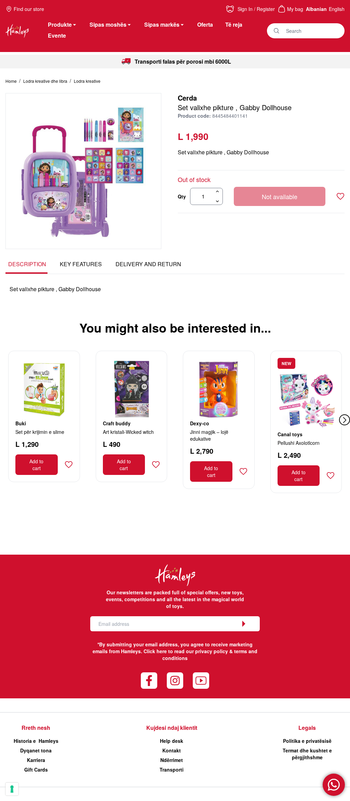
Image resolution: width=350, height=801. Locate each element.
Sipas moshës (108, 24)
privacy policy (211, 651)
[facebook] (149, 680)
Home (11, 81)
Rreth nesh (36, 728)
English (337, 8)
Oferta (205, 24)
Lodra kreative (87, 81)
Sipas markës (161, 24)
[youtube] (201, 680)
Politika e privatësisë (307, 740)
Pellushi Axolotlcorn (299, 442)
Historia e (36, 740)
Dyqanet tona (36, 750)
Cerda (187, 98)
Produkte (60, 24)
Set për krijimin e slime (39, 431)
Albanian (316, 8)
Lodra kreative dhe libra (45, 81)
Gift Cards (36, 769)
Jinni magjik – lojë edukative (209, 435)
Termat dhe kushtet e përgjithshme (307, 754)
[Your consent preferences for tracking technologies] (11, 789)
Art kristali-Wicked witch (128, 431)
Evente (57, 35)
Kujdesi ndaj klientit (171, 728)
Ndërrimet (171, 760)
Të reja (233, 24)
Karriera (36, 760)
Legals (307, 728)
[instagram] (175, 680)
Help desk (171, 740)
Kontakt (171, 750)
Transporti (172, 769)
